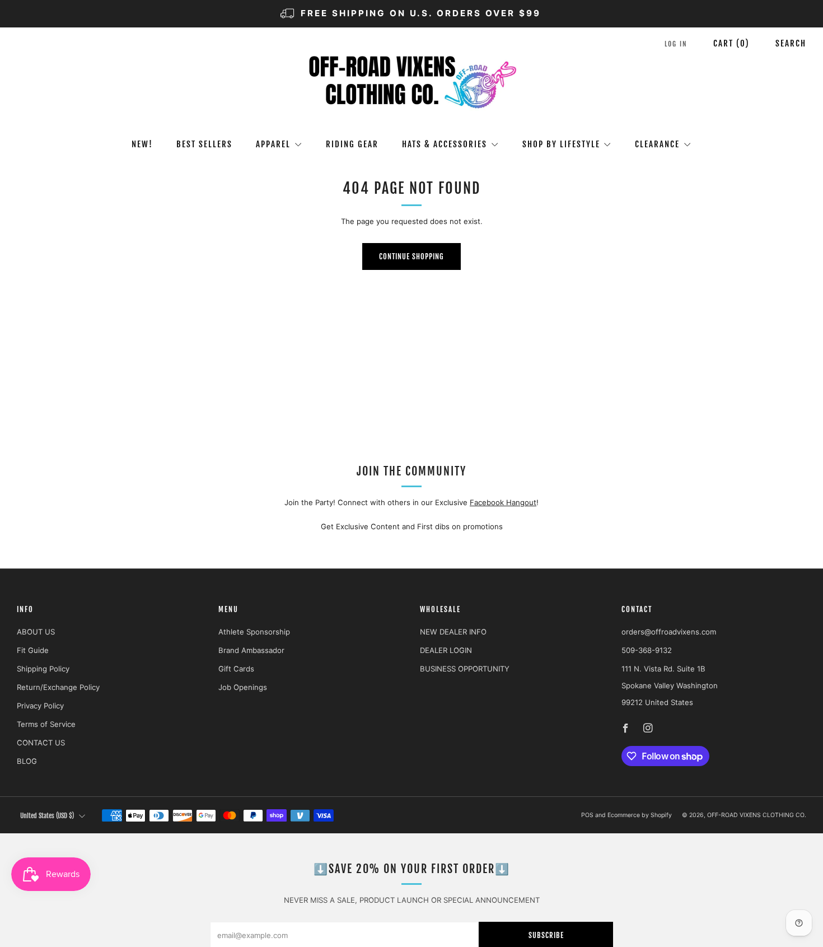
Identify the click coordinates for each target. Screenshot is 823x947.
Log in (676, 44)
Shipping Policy (43, 668)
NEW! (142, 144)
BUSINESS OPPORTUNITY (464, 668)
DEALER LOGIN (446, 650)
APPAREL (273, 144)
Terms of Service (46, 724)
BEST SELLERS (204, 144)
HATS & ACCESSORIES (444, 144)
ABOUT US (36, 631)
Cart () (731, 43)
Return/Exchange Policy (58, 687)
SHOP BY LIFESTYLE (561, 144)
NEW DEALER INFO (453, 631)
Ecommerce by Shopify (639, 815)
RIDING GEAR (352, 144)
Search (790, 43)
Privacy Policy (40, 705)
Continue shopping (411, 256)
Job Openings (242, 687)
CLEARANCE (657, 144)
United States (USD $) (47, 815)
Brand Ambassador (251, 650)
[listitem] (411, 13)
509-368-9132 (646, 650)
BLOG (27, 761)
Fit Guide (33, 650)
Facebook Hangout (503, 502)
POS (587, 815)
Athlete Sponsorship (254, 631)
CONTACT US (41, 742)
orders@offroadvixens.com (668, 631)
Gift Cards (236, 668)
